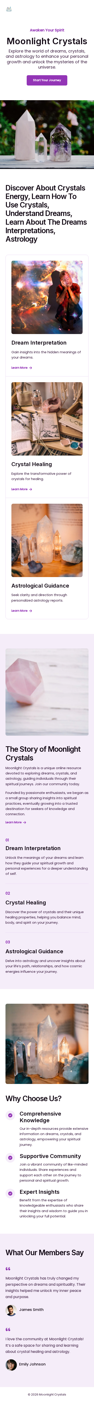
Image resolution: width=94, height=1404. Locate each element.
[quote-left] (7, 1268)
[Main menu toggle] (84, 9)
